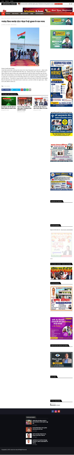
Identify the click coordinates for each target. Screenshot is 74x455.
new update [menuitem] (15, 13)
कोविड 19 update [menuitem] (24, 13)
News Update (7, 18)
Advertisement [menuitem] (39, 13)
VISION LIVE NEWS (6, 24)
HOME (60, 452)
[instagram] (56, 411)
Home (2, 1)
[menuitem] (3, 13)
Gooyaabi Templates (25, 452)
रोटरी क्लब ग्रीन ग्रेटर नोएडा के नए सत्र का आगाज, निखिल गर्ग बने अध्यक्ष (40, 107)
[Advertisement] (61, 213)
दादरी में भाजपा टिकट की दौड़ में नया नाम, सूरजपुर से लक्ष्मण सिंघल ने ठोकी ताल (39, 434)
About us (7, 1)
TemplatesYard (12, 452)
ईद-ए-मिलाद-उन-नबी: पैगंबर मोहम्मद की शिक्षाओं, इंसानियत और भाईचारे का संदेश (8, 107)
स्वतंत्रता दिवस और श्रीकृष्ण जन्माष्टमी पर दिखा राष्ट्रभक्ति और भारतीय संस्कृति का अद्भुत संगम (40, 422)
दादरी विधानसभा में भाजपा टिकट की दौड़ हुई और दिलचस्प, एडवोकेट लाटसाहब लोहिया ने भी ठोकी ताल (40, 441)
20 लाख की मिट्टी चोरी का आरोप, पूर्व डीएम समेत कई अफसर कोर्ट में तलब (40, 428)
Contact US (70, 452)
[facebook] (53, 411)
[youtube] (59, 411)
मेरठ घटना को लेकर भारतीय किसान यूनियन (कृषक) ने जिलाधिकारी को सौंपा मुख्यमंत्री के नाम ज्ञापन (37, 4)
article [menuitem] (8, 13)
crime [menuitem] (31, 13)
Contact (11, 1)
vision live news (14, 449)
